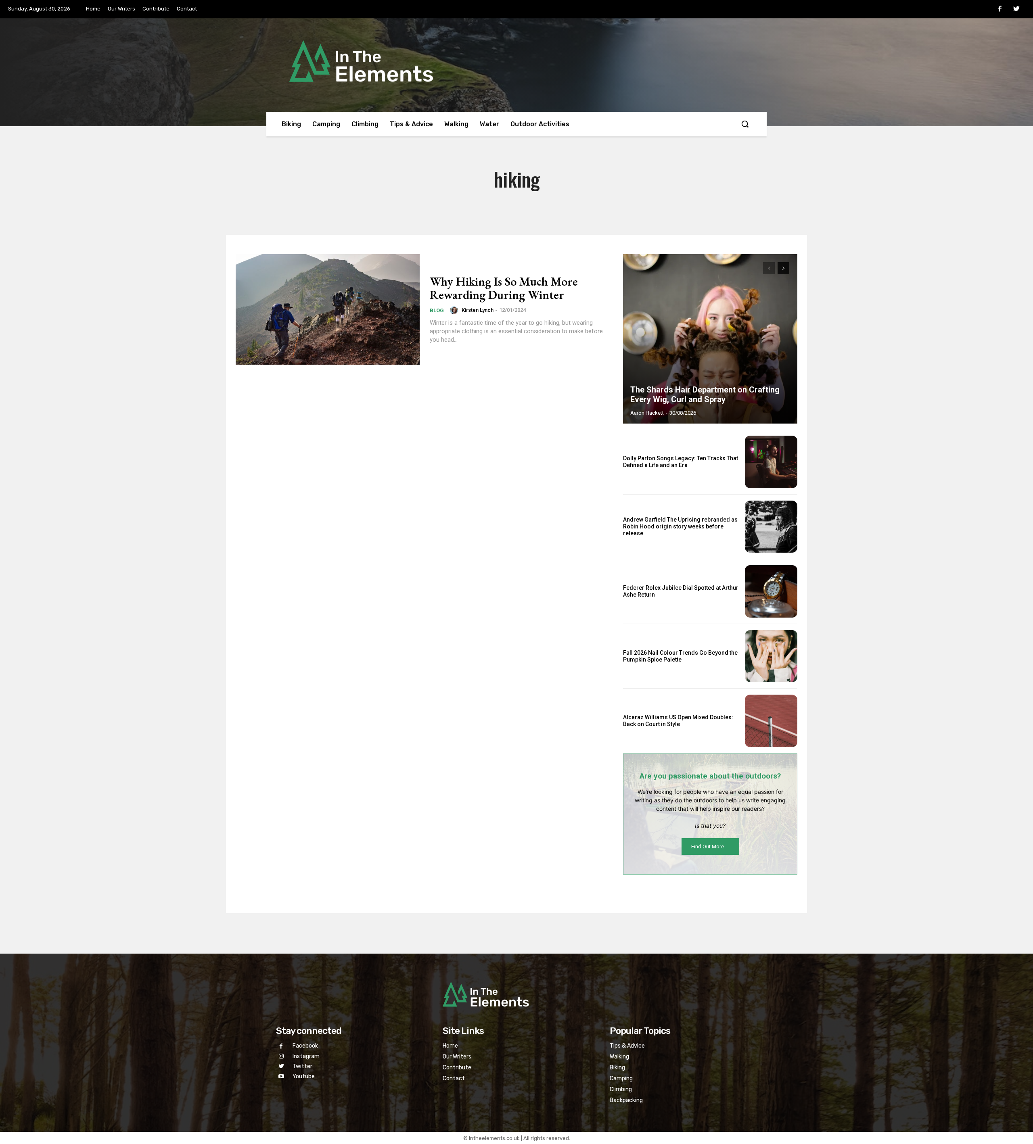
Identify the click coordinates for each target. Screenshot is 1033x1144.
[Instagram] (281, 1056)
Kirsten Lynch (477, 310)
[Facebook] (999, 9)
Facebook (305, 1045)
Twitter (302, 1066)
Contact (454, 1078)
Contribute (457, 1067)
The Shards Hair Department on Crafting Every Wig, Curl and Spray (705, 394)
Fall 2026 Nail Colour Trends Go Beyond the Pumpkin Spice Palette (680, 656)
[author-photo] (455, 310)
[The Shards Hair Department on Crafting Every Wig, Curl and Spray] (710, 339)
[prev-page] (769, 268)
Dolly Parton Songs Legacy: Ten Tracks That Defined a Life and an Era (680, 461)
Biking (617, 1067)
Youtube (304, 1076)
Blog (437, 310)
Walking (619, 1056)
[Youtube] (281, 1076)
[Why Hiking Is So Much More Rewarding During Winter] (328, 309)
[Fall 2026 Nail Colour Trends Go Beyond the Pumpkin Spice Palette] (771, 656)
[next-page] (783, 268)
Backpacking (626, 1100)
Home (450, 1045)
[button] (745, 124)
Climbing (621, 1089)
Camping (621, 1078)
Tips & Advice (627, 1045)
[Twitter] (1016, 9)
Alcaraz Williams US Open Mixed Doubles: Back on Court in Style (678, 720)
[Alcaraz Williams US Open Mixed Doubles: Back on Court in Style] (771, 721)
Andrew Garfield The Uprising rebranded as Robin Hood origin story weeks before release (680, 526)
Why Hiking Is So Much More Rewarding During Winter (504, 288)
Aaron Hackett (647, 413)
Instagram (306, 1056)
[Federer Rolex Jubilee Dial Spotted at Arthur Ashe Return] (771, 591)
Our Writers (457, 1056)
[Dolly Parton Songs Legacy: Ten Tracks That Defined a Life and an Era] (771, 462)
